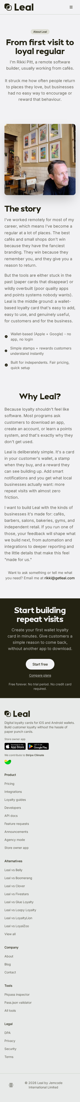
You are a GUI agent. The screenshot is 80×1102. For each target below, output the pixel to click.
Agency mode (14, 840)
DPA (7, 1033)
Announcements (16, 832)
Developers (12, 807)
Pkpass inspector (17, 994)
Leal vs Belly (13, 870)
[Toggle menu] (71, 7)
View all (10, 934)
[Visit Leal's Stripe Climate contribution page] (40, 762)
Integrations (13, 791)
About (8, 956)
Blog (7, 964)
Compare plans (40, 675)
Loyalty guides (15, 799)
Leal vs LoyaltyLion (18, 918)
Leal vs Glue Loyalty (19, 902)
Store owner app (16, 848)
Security (10, 1049)
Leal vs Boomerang (18, 878)
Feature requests (16, 823)
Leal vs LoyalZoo (16, 926)
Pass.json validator (18, 1002)
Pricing (9, 783)
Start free (40, 664)
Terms (8, 1057)
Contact (10, 972)
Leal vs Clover (14, 886)
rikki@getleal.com (59, 578)
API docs (11, 815)
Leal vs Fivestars (16, 894)
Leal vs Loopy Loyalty (20, 910)
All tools (10, 1010)
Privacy (9, 1041)
